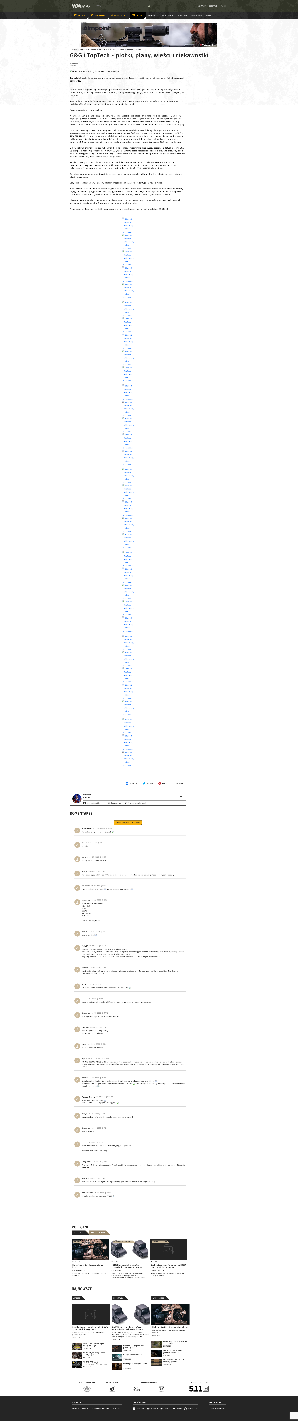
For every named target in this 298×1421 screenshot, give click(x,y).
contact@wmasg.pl (217, 1408)
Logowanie (213, 6)
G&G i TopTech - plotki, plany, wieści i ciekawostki (120, 50)
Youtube (154, 1408)
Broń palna (100, 15)
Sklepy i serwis (197, 15)
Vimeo (179, 1408)
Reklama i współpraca (99, 1408)
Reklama (84, 22)
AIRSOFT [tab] (76, 1298)
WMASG (74, 50)
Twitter (167, 1408)
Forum (209, 15)
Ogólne (93, 50)
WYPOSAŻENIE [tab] (158, 1298)
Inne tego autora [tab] (98, 1233)
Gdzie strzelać (168, 15)
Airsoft (81, 15)
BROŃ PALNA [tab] (118, 1298)
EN (225, 6)
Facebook (140, 1408)
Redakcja (75, 1408)
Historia (85, 1408)
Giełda (139, 15)
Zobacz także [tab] (78, 1233)
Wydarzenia (182, 15)
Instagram (192, 1408)
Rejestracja (202, 6)
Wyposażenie (120, 15)
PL (222, 6)
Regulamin (116, 1408)
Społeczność (152, 15)
